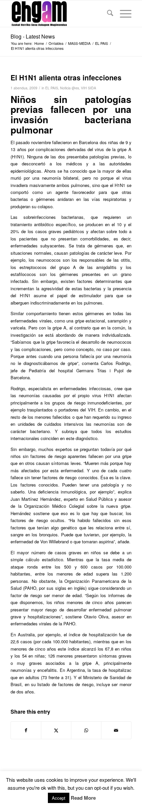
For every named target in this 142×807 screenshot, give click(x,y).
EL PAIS (51, 87)
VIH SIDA (88, 87)
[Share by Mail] (116, 730)
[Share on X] (56, 730)
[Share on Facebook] (26, 730)
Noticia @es (69, 87)
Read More (83, 797)
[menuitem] (106, 13)
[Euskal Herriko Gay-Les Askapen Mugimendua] (59, 13)
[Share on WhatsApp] (86, 730)
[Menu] (122, 13)
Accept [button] (58, 798)
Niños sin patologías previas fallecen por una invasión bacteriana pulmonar (71, 114)
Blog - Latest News (33, 36)
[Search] (106, 13)
